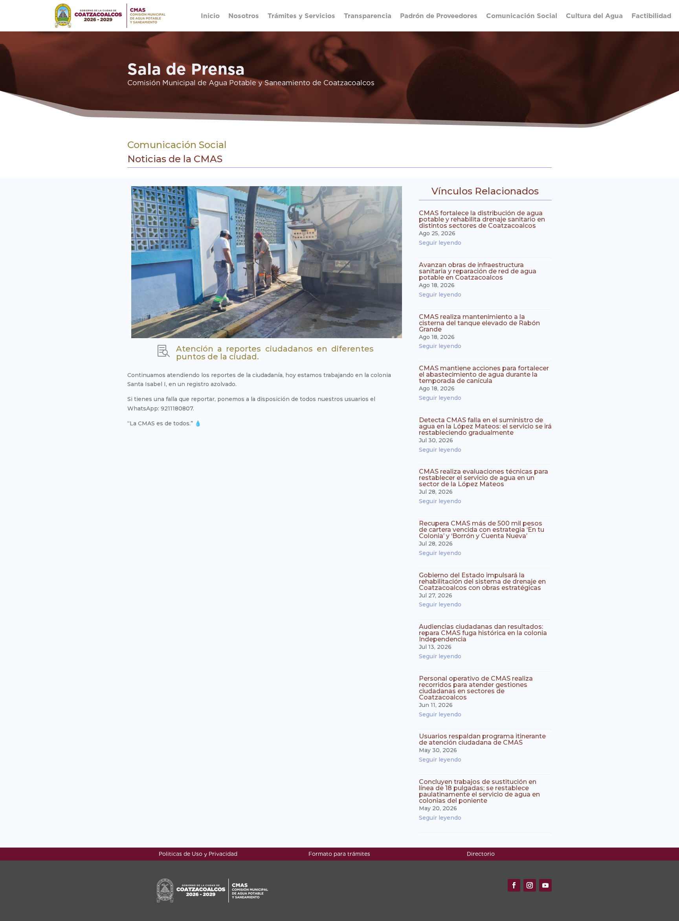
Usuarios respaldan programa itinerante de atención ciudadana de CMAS (482, 739)
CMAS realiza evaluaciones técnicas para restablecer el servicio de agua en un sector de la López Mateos (483, 478)
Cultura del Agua (594, 16)
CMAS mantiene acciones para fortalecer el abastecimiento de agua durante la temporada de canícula (484, 374)
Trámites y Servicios (301, 16)
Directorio (481, 854)
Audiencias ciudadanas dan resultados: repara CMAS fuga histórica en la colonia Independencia (483, 633)
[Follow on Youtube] (545, 885)
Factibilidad (651, 16)
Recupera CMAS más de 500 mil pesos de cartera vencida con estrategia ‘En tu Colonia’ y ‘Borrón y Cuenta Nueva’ (481, 530)
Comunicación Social (521, 16)
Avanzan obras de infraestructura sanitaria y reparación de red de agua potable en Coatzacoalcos (477, 271)
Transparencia (367, 16)
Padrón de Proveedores (438, 16)
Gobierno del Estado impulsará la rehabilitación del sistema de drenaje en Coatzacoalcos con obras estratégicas (482, 581)
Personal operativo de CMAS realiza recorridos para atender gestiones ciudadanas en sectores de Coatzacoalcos (476, 688)
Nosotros (243, 16)
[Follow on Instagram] (529, 885)
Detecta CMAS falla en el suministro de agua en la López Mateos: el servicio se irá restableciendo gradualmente (485, 426)
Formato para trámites (339, 854)
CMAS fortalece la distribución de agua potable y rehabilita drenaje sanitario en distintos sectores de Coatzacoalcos (482, 219)
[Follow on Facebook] (514, 885)
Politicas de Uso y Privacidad (198, 854)
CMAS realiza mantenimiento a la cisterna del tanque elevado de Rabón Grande (479, 323)
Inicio (210, 16)
